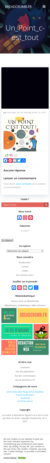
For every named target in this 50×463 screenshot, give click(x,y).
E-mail (25, 230)
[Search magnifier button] (46, 204)
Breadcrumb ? (25, 262)
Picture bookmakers (25, 395)
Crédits (25, 270)
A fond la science (25, 401)
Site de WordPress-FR (25, 380)
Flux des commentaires (25, 375)
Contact (25, 266)
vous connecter (24, 183)
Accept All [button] (22, 458)
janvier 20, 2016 (39, 112)
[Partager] (23, 161)
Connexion (25, 367)
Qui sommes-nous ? (25, 275)
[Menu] (44, 6)
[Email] (14, 161)
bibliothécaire (33, 301)
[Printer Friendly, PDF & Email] (11, 155)
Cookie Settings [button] (10, 458)
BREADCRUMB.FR (18, 6)
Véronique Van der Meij (17, 112)
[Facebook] (5, 161)
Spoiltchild (25, 398)
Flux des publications (25, 371)
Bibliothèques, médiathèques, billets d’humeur (25, 305)
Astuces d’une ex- (19, 301)
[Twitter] (19, 161)
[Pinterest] (10, 161)
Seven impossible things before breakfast (25, 391)
